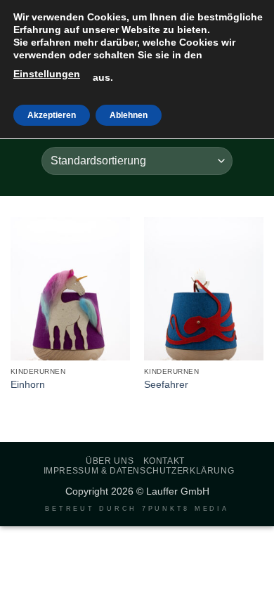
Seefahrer (166, 384)
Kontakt (164, 461)
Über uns (109, 461)
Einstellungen (46, 73)
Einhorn (28, 384)
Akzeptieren (51, 115)
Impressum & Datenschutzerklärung (139, 471)
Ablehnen (129, 115)
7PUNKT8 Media (185, 508)
